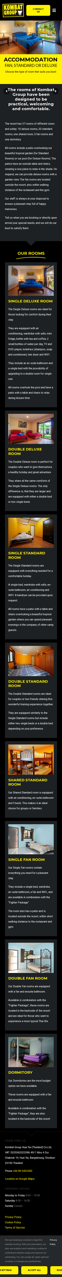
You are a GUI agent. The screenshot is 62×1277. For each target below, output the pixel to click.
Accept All (34, 1270)
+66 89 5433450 (22, 1170)
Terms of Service (15, 1227)
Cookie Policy (13, 1222)
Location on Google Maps (20, 1178)
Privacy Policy (13, 1217)
